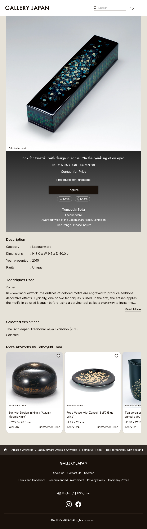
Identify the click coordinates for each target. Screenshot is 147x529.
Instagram (69, 504)
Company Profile (118, 480)
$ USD (79, 493)
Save (58, 356)
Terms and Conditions (32, 480)
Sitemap (89, 473)
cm (88, 493)
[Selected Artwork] (73, 83)
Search (102, 7)
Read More (133, 309)
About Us (58, 473)
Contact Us (74, 473)
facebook (78, 504)
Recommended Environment (66, 480)
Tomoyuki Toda (73, 209)
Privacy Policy (96, 480)
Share (84, 198)
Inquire (74, 190)
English (66, 493)
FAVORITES (133, 9)
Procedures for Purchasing (73, 179)
